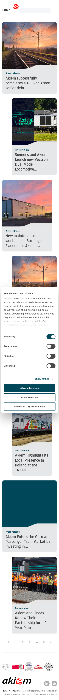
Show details (42, 378)
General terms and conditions (17, 694)
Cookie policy (51, 691)
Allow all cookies (29, 388)
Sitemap (18, 691)
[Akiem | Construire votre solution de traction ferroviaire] (14, 7)
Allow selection (29, 397)
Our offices (34, 694)
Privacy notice (39, 691)
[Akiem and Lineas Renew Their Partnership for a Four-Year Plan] (34, 595)
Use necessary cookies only (29, 406)
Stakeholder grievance (48, 694)
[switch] (50, 346)
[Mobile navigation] (53, 7)
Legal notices (28, 691)
